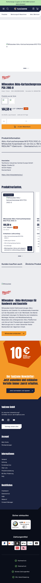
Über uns (4, 468)
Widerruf (4, 499)
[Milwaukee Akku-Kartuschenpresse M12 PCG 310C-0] (5, 101)
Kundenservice (6, 465)
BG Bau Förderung (7, 473)
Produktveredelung (8, 471)
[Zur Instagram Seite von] (8, 420)
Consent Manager (7, 502)
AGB (3, 496)
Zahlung (4, 462)
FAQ (3, 476)
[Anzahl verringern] (3, 121)
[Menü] (4, 9)
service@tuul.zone (19, 414)
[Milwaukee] (6, 77)
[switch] (24, 527)
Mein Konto (5, 442)
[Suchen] (8, 9)
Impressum (5, 491)
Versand (13, 115)
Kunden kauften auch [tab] (12, 264)
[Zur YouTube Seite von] (14, 420)
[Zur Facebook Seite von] (3, 420)
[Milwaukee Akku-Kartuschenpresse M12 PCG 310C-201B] (12, 101)
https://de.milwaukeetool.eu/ (12, 175)
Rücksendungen (7, 445)
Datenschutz (6, 494)
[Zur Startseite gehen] (20, 9)
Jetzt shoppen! (20, 4)
